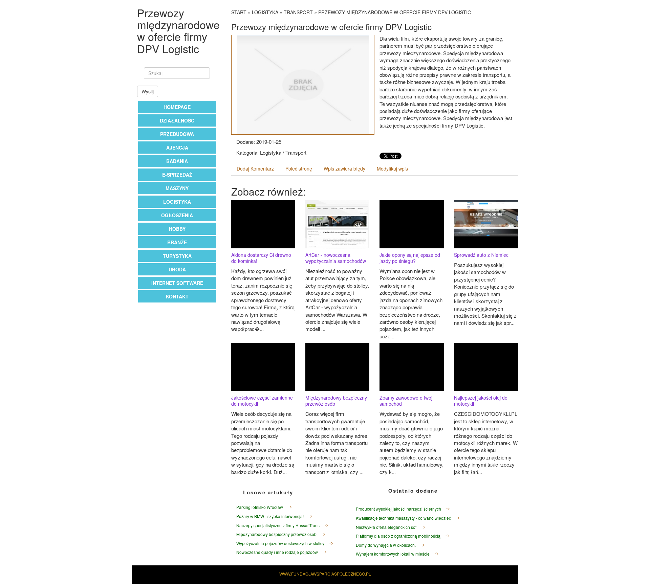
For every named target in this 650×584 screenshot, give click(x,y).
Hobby (177, 228)
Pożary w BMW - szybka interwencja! (270, 516)
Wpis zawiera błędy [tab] (344, 168)
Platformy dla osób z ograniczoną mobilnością (398, 536)
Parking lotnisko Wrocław (259, 507)
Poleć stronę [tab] (298, 168)
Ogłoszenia (177, 215)
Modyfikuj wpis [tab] (392, 168)
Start (238, 12)
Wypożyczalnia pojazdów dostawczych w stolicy (280, 543)
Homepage (177, 107)
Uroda (177, 269)
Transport (298, 12)
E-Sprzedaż (177, 174)
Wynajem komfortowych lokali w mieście (393, 554)
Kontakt (177, 296)
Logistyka (177, 201)
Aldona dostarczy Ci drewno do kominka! (261, 257)
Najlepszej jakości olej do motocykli (480, 400)
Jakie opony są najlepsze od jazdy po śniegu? (410, 257)
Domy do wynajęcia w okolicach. (386, 545)
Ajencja (177, 147)
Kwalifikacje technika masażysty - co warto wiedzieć (403, 518)
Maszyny (177, 188)
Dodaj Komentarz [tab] (255, 168)
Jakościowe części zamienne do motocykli (262, 400)
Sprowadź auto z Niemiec (481, 254)
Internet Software (177, 282)
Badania (177, 161)
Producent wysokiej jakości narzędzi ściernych (398, 509)
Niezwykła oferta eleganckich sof (386, 527)
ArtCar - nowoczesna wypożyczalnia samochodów (335, 257)
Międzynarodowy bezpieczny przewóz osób (336, 400)
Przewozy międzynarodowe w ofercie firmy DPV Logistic (394, 12)
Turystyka (177, 255)
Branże (177, 242)
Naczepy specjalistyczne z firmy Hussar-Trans (278, 525)
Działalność (177, 120)
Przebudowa (177, 134)
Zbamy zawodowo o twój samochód (406, 400)
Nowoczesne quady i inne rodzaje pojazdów (277, 552)
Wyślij (148, 91)
